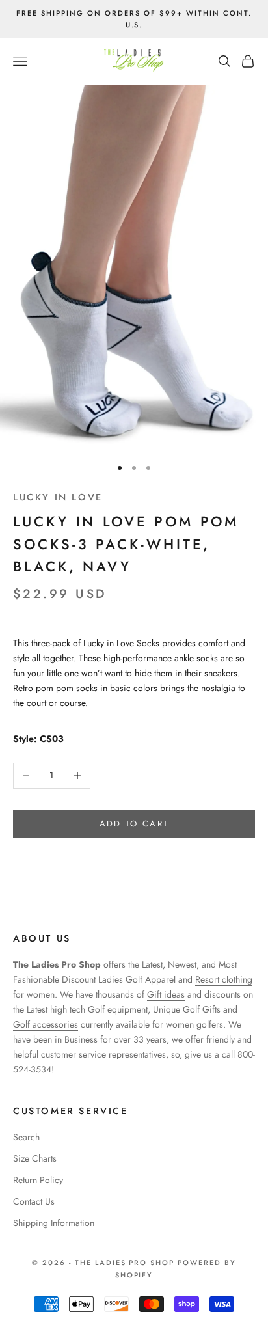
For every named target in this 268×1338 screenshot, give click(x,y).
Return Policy (38, 1179)
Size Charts (35, 1158)
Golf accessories (45, 1024)
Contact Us (34, 1201)
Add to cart (134, 823)
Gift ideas (166, 994)
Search (26, 1136)
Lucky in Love (58, 497)
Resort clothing (223, 979)
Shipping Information (53, 1222)
